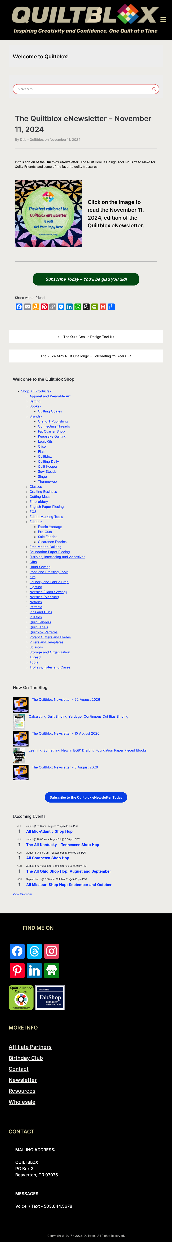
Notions (36, 602)
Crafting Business (43, 491)
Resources (22, 1091)
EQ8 (33, 512)
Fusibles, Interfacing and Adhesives (57, 557)
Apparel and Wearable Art (50, 396)
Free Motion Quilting (45, 547)
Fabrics (35, 522)
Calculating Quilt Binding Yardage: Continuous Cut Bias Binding (78, 716)
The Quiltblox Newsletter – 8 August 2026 (65, 767)
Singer (43, 476)
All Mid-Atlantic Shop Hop (49, 831)
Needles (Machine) (44, 597)
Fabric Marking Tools (46, 517)
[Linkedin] (34, 970)
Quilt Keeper (47, 466)
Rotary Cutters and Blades (50, 637)
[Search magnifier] (154, 89)
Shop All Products (35, 391)
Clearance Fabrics (52, 542)
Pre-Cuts (45, 532)
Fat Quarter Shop (51, 431)
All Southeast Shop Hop (47, 857)
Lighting (36, 587)
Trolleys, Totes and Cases (50, 667)
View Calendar (22, 894)
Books (34, 406)
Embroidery (39, 501)
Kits (32, 577)
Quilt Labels (39, 627)
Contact (19, 1069)
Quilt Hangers (40, 622)
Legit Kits (45, 441)
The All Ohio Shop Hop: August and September (68, 871)
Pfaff (42, 451)
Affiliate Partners (30, 1047)
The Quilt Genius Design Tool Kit (88, 337)
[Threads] (34, 951)
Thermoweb (47, 481)
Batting (35, 401)
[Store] (51, 970)
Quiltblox (45, 456)
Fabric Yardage (50, 527)
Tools (34, 662)
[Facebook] (17, 951)
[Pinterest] (17, 970)
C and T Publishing (53, 421)
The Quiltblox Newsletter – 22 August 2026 (66, 699)
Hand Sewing (40, 567)
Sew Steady (47, 471)
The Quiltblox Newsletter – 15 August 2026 (65, 733)
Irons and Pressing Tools (49, 572)
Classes (36, 486)
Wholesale (22, 1102)
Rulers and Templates (46, 642)
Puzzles (36, 617)
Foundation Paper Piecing (50, 552)
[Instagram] (51, 951)
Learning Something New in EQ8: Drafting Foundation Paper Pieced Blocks (88, 750)
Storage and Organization (50, 652)
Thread (35, 657)
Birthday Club (26, 1058)
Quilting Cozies (50, 411)
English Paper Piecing (47, 506)
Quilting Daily (48, 461)
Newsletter (23, 1080)
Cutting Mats (40, 496)
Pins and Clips (41, 612)
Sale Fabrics (47, 537)
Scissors (36, 647)
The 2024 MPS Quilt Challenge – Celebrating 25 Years (83, 356)
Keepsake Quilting (52, 436)
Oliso (42, 446)
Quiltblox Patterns (43, 632)
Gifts (33, 562)
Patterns (36, 607)
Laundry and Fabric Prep (49, 582)
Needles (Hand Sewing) (48, 592)
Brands (35, 416)
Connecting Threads (54, 426)
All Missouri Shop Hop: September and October (69, 884)
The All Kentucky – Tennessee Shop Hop (62, 844)
